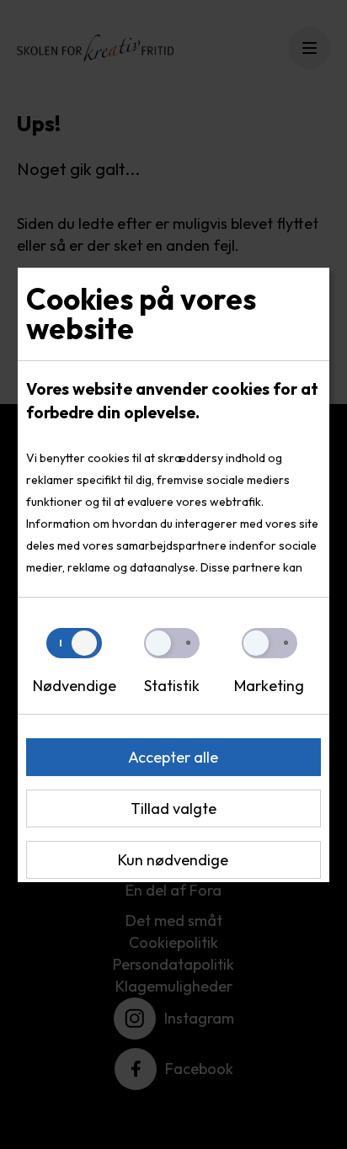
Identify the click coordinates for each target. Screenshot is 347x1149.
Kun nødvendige (173, 860)
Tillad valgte (173, 808)
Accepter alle (173, 757)
